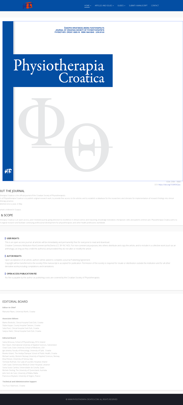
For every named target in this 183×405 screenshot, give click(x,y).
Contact (155, 5)
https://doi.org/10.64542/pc (169, 184)
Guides (121, 5)
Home (87, 5)
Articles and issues (103, 5)
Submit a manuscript (138, 5)
